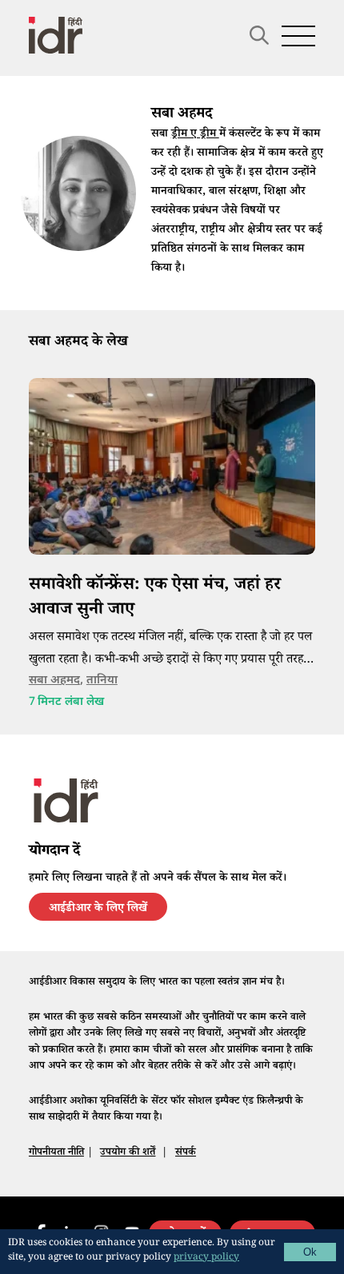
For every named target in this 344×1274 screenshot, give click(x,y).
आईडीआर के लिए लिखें (98, 909)
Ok (310, 1252)
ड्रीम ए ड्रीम (195, 135)
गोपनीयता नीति (56, 1153)
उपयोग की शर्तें (127, 1153)
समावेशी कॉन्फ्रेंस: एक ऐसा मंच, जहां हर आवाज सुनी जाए (155, 598)
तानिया (102, 680)
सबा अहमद (54, 680)
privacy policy (206, 1258)
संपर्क (185, 1153)
